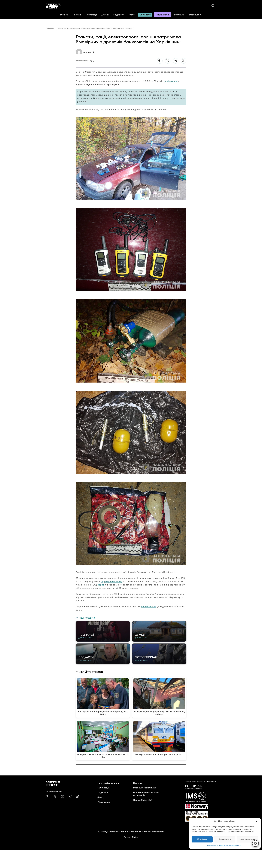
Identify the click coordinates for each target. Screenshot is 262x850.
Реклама (179, 15)
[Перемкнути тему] (255, 843)
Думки (105, 15)
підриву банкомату (111, 581)
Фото (132, 15)
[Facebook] (160, 61)
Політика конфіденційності (230, 845)
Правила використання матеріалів (146, 793)
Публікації (91, 15)
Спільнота (145, 15)
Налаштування (247, 839)
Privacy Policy (131, 837)
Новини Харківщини (108, 783)
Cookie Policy (212, 845)
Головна (63, 15)
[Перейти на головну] (53, 6)
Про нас (137, 783)
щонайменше (148, 606)
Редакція (194, 15)
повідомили (171, 81)
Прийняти (202, 839)
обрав (101, 585)
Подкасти (118, 15)
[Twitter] (167, 61)
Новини (76, 15)
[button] (256, 821)
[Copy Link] (183, 61)
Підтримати (162, 15)
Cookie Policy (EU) (142, 800)
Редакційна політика (144, 788)
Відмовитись (224, 839)
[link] (47, 796)
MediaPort (50, 28)
